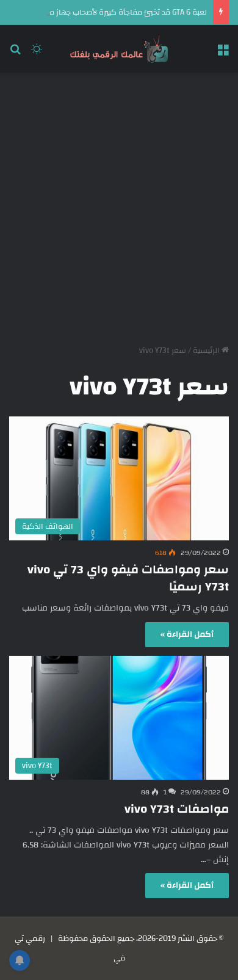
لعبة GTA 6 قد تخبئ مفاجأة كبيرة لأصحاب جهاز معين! (121, 12)
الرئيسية (207, 350)
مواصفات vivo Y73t (176, 808)
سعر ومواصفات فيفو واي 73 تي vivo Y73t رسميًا (128, 578)
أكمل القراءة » (187, 634)
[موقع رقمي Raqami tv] (119, 49)
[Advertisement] (119, 204)
